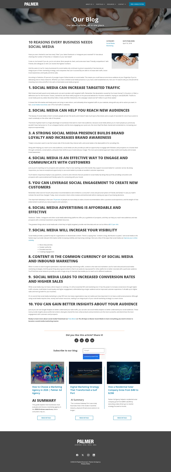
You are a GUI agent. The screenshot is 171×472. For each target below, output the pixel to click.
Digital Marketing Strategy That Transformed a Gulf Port (84, 390)
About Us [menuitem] (89, 4)
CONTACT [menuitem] (121, 4)
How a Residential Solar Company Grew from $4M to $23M (123, 390)
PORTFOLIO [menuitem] (99, 4)
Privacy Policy (85, 463)
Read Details (46, 418)
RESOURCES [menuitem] (110, 4)
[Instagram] (87, 340)
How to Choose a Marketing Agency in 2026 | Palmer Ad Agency (47, 390)
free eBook (72, 319)
